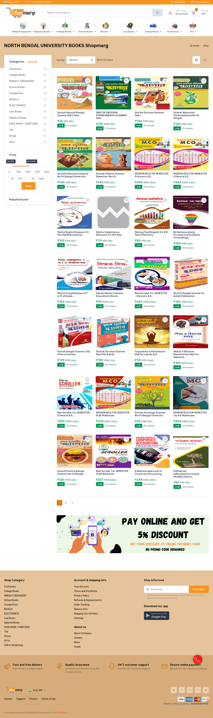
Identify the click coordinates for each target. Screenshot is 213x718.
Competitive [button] (16, 93)
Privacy (33, 699)
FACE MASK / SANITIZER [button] (23, 123)
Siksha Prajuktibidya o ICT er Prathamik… (72, 295)
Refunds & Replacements (88, 600)
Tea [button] (11, 129)
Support (20, 699)
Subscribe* (199, 589)
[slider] (10, 166)
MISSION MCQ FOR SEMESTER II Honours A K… (151, 175)
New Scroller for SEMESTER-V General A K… (74, 414)
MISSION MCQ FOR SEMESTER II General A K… (190, 175)
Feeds (77, 646)
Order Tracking (82, 604)
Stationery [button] (15, 68)
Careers (78, 637)
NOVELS (8, 609)
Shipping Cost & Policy (86, 613)
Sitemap (78, 618)
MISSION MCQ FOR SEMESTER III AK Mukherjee (113, 414)
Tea (6, 631)
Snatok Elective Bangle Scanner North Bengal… (71, 472)
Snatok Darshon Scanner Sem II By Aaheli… (110, 353)
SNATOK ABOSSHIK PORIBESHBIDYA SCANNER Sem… (111, 115)
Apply (28, 185)
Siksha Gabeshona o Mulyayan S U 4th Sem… (109, 233)
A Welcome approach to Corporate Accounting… (149, 472)
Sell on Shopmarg (13, 645)
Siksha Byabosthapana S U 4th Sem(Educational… (73, 233)
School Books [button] (17, 87)
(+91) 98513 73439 (42, 2)
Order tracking (201, 2)
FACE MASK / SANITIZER (17, 627)
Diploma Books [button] (17, 117)
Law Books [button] (15, 111)
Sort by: (61, 60)
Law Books (9, 618)
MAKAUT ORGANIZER (15, 595)
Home (196, 45)
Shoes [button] (12, 135)
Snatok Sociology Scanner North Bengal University (150, 414)
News (77, 642)
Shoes (7, 636)
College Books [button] (17, 74)
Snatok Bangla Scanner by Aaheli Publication (188, 295)
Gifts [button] (12, 142)
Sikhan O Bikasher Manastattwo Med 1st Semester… (186, 354)
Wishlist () (179, 2)
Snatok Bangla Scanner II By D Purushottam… (73, 353)
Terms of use (48, 699)
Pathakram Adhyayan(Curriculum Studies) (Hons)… (186, 474)
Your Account (81, 586)
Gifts (7, 640)
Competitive (11, 604)
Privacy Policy (81, 595)
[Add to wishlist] (87, 80)
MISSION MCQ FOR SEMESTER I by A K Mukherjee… (190, 414)
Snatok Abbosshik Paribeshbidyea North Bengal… (186, 115)
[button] (156, 615)
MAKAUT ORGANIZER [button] (21, 81)
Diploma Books (12, 622)
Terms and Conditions (85, 591)
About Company (83, 633)
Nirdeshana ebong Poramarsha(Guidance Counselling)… (186, 235)
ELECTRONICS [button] (17, 105)
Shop (206, 45)
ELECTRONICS (11, 613)
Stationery (10, 586)
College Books (11, 591)
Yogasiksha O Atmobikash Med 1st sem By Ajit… (150, 353)
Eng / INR (13, 2)
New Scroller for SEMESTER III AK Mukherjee (112, 472)
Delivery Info (81, 609)
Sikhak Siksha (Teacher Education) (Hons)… (109, 295)
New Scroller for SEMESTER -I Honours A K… (151, 295)
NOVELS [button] (14, 99)
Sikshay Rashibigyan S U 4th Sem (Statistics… (151, 233)
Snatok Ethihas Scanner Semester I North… (110, 175)
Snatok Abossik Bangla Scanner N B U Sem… (70, 114)
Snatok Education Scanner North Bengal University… (73, 175)
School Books (11, 600)
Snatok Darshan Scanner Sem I (149, 114)
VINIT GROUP (59, 712)
